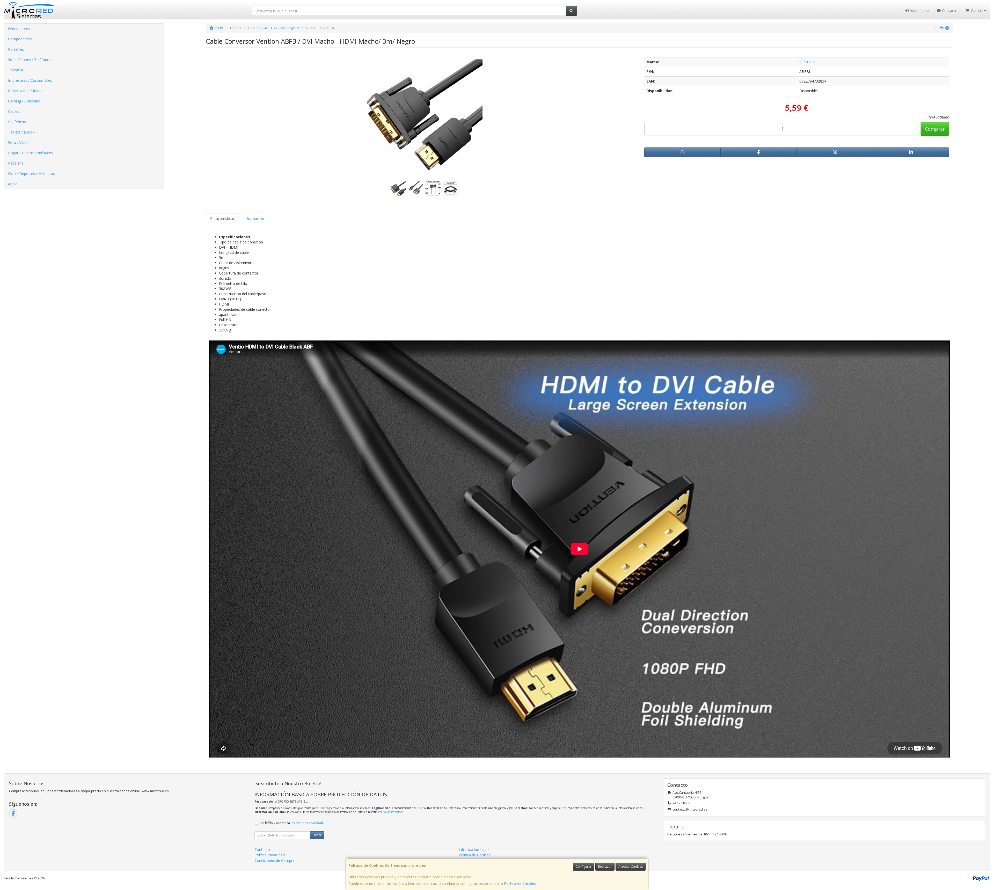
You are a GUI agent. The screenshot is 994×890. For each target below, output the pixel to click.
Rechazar (605, 866)
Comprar (935, 129)
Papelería (16, 163)
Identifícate (919, 10)
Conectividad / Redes (25, 90)
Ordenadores (19, 28)
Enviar (317, 835)
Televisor (15, 70)
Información (254, 218)
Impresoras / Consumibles (30, 80)
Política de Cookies (520, 883)
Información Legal (474, 849)
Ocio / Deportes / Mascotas (31, 173)
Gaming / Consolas (24, 101)
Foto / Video (18, 142)
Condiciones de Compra (274, 860)
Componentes (20, 38)
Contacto (949, 10)
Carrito (976, 10)
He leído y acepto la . (292, 823)
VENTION (807, 62)
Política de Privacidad (390, 812)
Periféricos (17, 121)
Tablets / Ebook (21, 132)
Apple (12, 183)
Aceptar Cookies (630, 866)
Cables (13, 111)
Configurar (583, 866)
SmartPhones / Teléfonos (29, 59)
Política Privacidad (269, 854)
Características (222, 218)
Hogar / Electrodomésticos (30, 152)
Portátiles (16, 49)
